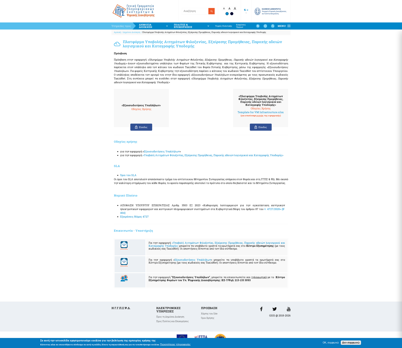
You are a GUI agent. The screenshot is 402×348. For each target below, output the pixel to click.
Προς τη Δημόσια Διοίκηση (170, 316)
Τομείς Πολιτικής (223, 26)
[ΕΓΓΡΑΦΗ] (272, 26)
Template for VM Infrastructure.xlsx (261, 112)
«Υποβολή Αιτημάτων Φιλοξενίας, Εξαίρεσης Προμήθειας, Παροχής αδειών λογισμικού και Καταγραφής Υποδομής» (213, 155)
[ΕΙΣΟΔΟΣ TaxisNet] (265, 26)
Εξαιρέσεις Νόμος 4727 (134, 216)
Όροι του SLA (128, 175)
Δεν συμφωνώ (351, 342)
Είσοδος (143, 127)
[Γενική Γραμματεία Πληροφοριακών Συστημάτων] (261, 310)
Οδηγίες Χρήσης (141, 109)
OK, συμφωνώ (331, 342)
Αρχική (117, 32)
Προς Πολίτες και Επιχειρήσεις (172, 321)
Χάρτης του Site (209, 313)
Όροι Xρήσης (207, 317)
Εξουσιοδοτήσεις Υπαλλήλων (162, 151)
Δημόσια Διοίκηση (131, 32)
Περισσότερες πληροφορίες (175, 344)
